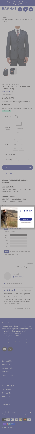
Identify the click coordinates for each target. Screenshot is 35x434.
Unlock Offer (25, 219)
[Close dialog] (33, 207)
